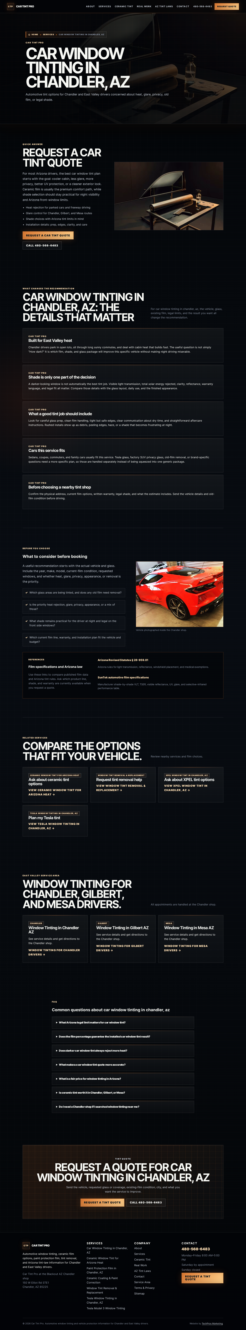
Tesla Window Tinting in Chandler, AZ (102, 1300)
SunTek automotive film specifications (123, 677)
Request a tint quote (102, 1202)
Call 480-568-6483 (42, 245)
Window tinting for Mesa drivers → (186, 948)
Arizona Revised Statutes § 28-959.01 (123, 660)
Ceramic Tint (124, 6)
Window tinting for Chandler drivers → (54, 952)
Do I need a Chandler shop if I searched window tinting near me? (99, 1106)
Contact (183, 6)
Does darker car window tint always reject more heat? (93, 1050)
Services (105, 6)
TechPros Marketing (212, 1323)
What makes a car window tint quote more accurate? (92, 1064)
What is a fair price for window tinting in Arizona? (90, 1078)
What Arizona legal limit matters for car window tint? (92, 1022)
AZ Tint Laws (164, 6)
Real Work (144, 6)
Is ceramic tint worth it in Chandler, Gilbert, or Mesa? (92, 1092)
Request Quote (226, 6)
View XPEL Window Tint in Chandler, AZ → (186, 788)
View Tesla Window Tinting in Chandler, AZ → (53, 826)
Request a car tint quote (48, 235)
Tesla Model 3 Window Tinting (106, 1308)
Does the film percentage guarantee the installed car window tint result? (104, 1036)
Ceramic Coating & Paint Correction (102, 1280)
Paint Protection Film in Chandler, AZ (101, 1270)
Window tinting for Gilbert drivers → (120, 948)
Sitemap (139, 1293)
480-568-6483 (202, 6)
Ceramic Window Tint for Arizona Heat (102, 1260)
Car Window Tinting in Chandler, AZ (107, 1250)
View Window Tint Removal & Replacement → (121, 788)
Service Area (142, 1282)
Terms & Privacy (144, 1287)
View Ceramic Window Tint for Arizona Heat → (54, 792)
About (90, 6)
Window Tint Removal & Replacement (102, 1290)
